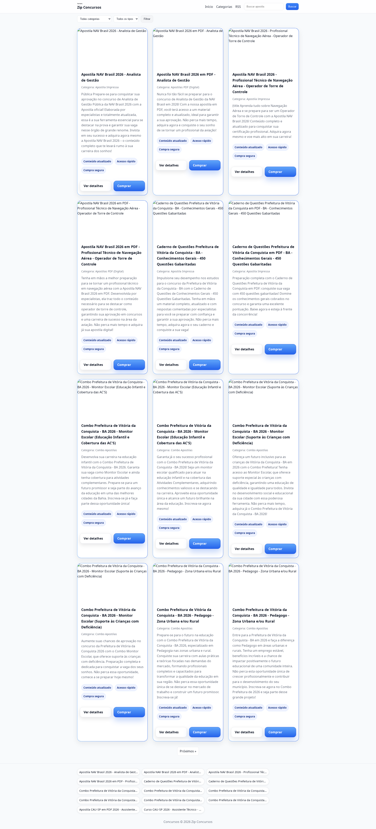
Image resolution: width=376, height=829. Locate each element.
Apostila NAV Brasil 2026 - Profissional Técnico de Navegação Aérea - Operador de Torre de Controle (239, 772)
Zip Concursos (89, 7)
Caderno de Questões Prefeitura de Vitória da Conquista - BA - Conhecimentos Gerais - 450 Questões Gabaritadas (174, 781)
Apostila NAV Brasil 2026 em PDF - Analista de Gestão (174, 772)
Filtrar (147, 18)
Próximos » (188, 751)
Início (209, 6)
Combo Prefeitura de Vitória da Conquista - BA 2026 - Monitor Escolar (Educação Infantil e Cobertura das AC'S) (109, 791)
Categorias (224, 6)
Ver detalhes (93, 186)
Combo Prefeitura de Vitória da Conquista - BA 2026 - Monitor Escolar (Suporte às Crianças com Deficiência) (239, 791)
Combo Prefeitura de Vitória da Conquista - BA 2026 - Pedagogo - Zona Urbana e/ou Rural (185, 615)
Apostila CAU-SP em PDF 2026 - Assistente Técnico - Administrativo (109, 809)
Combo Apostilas (106, 450)
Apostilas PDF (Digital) (185, 87)
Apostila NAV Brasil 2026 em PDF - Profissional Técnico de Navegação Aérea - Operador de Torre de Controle (109, 781)
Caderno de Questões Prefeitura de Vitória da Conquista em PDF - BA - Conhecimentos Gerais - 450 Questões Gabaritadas (239, 781)
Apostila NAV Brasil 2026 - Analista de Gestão (109, 772)
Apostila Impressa (107, 87)
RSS (238, 6)
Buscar (292, 6)
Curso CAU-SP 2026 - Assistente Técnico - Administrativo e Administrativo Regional (174, 809)
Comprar (124, 186)
